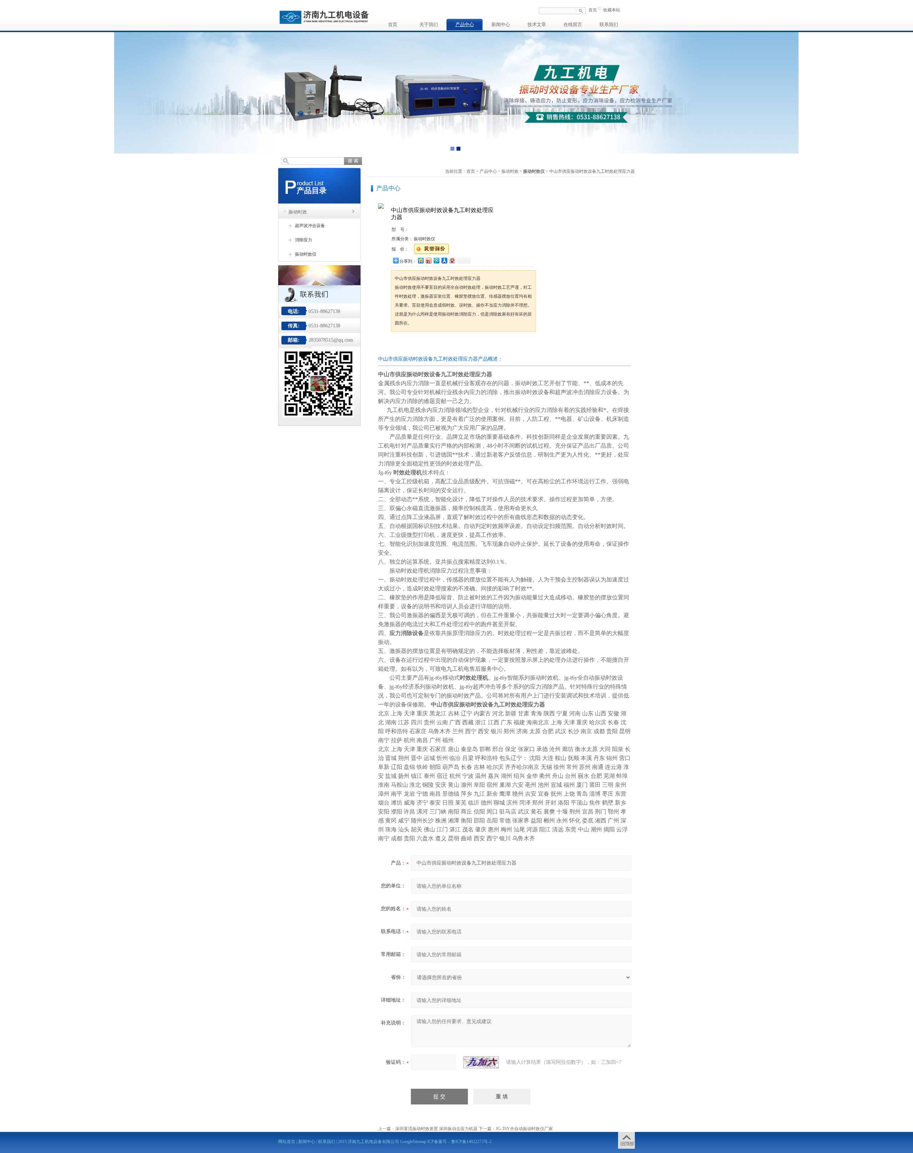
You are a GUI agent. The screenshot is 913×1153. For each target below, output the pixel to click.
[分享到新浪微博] (428, 260)
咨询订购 (413, 345)
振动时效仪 (305, 254)
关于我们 (428, 24)
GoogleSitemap (413, 1141)
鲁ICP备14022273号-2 (471, 1141)
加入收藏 (465, 345)
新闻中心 (500, 24)
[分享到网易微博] (452, 260)
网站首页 (286, 1141)
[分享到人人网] (444, 260)
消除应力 (303, 239)
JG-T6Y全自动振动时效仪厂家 (524, 1128)
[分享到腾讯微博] (436, 260)
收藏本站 (611, 9)
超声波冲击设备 (310, 225)
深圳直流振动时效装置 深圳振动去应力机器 (436, 1128)
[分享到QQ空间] (420, 260)
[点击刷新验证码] (481, 1062)
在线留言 (572, 24)
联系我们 (609, 24)
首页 (592, 9)
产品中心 (464, 24)
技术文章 (536, 24)
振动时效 (298, 212)
